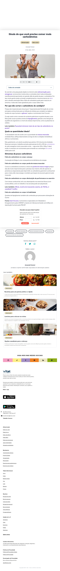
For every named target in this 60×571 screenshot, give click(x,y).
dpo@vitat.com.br (7, 562)
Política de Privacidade (8, 554)
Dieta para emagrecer (8, 440)
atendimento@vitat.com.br (9, 415)
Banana (5, 486)
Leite (4, 483)
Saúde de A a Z (7, 517)
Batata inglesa (6, 478)
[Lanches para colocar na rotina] (30, 310)
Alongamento (6, 458)
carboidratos (51, 144)
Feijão (4, 476)
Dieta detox (5, 437)
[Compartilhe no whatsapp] (34, 244)
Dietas (4, 527)
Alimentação (25, 42)
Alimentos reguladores (8, 445)
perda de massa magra (41, 166)
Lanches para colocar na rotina (15, 316)
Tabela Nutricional (8, 470)
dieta (51, 98)
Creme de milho (6, 501)
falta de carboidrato (21, 231)
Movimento (6, 450)
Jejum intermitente (7, 442)
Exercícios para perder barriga (9, 463)
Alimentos (5, 519)
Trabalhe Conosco (7, 418)
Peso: (21, 220)
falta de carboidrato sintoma (36, 231)
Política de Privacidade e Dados (10, 552)
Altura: (22, 217)
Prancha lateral (6, 455)
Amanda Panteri (30, 47)
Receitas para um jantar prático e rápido (19, 292)
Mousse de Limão (7, 496)
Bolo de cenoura (6, 499)
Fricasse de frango (7, 512)
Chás (4, 522)
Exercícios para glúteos (8, 465)
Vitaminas (5, 530)
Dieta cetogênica (7, 435)
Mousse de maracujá (7, 504)
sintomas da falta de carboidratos (14, 235)
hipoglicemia (32, 118)
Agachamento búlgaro (8, 452)
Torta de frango (6, 509)
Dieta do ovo (6, 432)
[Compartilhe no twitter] (30, 244)
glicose (24, 113)
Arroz (4, 473)
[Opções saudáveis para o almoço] (30, 335)
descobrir (25, 223)
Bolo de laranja (6, 507)
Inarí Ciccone (14, 201)
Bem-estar (35, 42)
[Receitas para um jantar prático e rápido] (30, 285)
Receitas (5, 494)
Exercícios (5, 525)
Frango (4, 489)
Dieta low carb (6, 429)
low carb (48, 148)
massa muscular (43, 134)
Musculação (6, 460)
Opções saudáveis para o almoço (16, 341)
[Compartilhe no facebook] (25, 244)
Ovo (4, 481)
